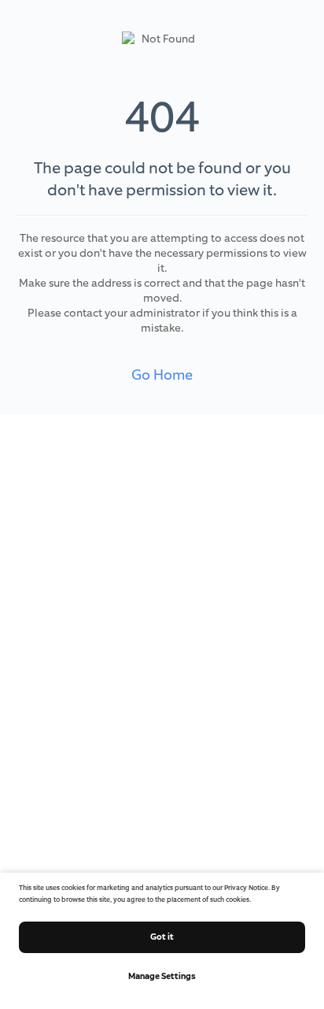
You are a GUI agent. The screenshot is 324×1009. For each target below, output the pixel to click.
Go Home (162, 374)
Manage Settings (162, 975)
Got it (162, 936)
